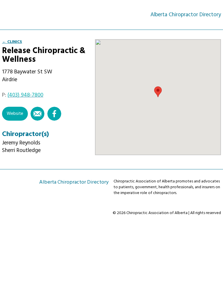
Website (15, 113)
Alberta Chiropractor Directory (28, 15)
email (37, 114)
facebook (54, 114)
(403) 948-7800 (25, 95)
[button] (158, 91)
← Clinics (12, 42)
